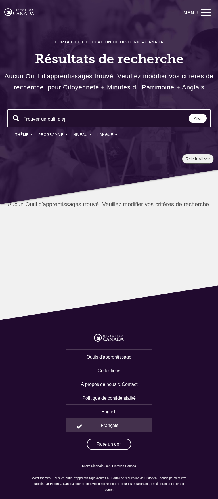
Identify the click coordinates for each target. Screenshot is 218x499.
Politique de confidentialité (109, 398)
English (109, 411)
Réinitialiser (198, 159)
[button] (24, 136)
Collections (109, 370)
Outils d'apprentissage (109, 357)
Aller (198, 118)
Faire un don (109, 444)
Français (109, 425)
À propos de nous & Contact (109, 384)
